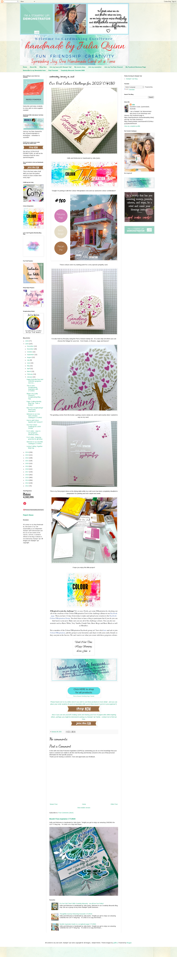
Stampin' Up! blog (131, 79)
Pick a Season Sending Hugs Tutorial (83, 696)
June (29, 363)
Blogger (129, 943)
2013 (27, 483)
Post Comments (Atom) (65, 813)
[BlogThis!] (69, 732)
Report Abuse (28, 515)
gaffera (115, 943)
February (30, 374)
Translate (131, 89)
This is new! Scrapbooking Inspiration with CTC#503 (32, 388)
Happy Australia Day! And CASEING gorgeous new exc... (35, 381)
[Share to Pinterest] (75, 732)
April (28, 368)
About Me (33, 67)
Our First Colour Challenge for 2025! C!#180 (34, 426)
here (104, 630)
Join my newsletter (95, 67)
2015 (27, 477)
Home (25, 67)
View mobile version (83, 807)
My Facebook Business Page (136, 67)
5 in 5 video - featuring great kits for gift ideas (35, 438)
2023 (27, 455)
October (30, 352)
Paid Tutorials (53, 70)
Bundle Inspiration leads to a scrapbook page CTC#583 (78, 924)
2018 (27, 469)
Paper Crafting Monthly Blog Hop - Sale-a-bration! (34, 403)
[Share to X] (71, 732)
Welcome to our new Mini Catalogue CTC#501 (35, 442)
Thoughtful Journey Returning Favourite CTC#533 (76, 914)
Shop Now (43, 67)
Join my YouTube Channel (113, 67)
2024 (27, 452)
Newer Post (53, 804)
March (29, 371)
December (30, 346)
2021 (27, 460)
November (30, 349)
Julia (133, 104)
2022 (27, 458)
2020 (27, 463)
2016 (27, 475)
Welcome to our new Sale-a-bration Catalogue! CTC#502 (34, 415)
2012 (27, 486)
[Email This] (67, 732)
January (30, 377)
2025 (27, 344)
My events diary (79, 67)
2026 (27, 341)
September (31, 354)
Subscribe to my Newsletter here (34, 70)
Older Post (114, 804)
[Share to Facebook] (73, 732)
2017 (27, 472)
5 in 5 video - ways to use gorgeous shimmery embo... (33, 432)
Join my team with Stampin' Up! (60, 67)
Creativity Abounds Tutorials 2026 (73, 70)
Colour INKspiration (57, 633)
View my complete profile (132, 126)
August (29, 357)
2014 (27, 480)
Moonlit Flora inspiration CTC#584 (62, 819)
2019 (27, 466)
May (28, 366)
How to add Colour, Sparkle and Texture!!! (35, 421)
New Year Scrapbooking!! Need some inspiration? (35, 409)
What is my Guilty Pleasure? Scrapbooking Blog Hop (33, 396)
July (28, 360)
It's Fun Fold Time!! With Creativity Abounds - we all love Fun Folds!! (82, 903)
